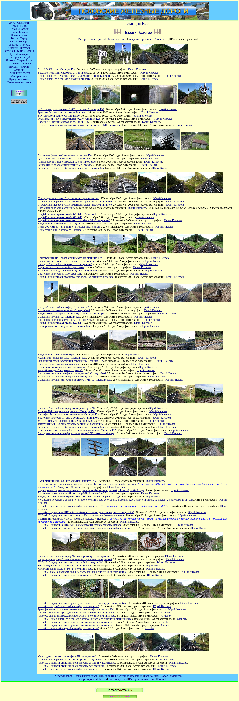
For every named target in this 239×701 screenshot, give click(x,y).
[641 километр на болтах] (152, 402)
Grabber (166, 612)
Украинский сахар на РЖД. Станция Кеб (62, 357)
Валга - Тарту (19, 38)
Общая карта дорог (86, 675)
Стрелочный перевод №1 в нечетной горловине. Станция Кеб (75, 204)
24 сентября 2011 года (131, 490)
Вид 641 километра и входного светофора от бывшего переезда (75, 276)
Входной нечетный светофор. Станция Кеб (63, 307)
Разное (161, 679)
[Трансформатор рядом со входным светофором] (203, 103)
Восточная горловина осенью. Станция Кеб (64, 310)
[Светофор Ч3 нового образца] (209, 402)
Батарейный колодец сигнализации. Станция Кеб (67, 270)
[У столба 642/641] (209, 192)
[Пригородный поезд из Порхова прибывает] (66, 251)
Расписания (151, 675)
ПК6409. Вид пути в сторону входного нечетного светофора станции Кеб (82, 603)
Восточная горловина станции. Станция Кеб (64, 319)
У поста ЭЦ (162, 39)
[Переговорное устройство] (94, 550)
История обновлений (141, 679)
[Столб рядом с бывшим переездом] (166, 149)
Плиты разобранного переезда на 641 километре (67, 161)
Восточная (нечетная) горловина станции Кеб (65, 155)
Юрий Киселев (137, 69)
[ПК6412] (123, 550)
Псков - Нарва (19, 25)
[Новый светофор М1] (152, 455)
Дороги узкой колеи (172, 675)
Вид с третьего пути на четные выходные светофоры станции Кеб (77, 490)
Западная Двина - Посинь (19, 50)
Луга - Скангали (19, 22)
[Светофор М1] (94, 402)
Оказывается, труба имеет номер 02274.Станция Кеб (69, 118)
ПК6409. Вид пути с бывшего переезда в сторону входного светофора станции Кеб (87, 527)
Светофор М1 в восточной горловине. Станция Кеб (68, 414)
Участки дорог (63, 675)
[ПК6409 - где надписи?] (181, 550)
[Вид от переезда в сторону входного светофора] (174, 63)
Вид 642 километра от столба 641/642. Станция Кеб (68, 214)
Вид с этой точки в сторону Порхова (60, 229)
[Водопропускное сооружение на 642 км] (217, 301)
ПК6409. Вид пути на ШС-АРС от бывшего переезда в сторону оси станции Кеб (86, 512)
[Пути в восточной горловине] (123, 348)
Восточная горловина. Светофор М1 (59, 273)
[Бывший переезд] (123, 474)
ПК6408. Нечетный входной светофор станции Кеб (68, 628)
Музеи (103, 679)
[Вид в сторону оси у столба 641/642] (77, 103)
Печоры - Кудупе (19, 66)
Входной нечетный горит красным (58, 363)
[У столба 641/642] (181, 192)
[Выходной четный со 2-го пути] (123, 251)
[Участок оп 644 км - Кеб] (117, 32)
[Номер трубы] (163, 103)
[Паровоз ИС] (19, 94)
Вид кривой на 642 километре (56, 354)
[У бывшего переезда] (181, 455)
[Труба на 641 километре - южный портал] (106, 103)
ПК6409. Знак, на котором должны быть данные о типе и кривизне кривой (82, 571)
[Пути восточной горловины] (159, 301)
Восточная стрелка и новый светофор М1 (62, 493)
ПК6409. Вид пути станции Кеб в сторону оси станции (71, 665)
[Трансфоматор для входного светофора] (94, 597)
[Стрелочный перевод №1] (123, 192)
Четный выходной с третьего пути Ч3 (60, 370)
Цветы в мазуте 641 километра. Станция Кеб (64, 158)
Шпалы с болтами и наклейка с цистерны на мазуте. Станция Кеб (77, 430)
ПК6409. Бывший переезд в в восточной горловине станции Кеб (76, 612)
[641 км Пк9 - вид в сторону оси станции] (166, 650)
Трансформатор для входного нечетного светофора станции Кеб (76, 609)
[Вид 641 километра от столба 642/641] (188, 301)
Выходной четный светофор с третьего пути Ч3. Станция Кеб (74, 379)
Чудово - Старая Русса (19, 60)
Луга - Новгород (19, 54)
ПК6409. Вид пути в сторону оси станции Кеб (65, 574)
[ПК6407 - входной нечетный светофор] (152, 474)
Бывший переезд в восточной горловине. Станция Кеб (70, 360)
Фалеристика (19, 76)
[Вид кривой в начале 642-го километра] (66, 348)
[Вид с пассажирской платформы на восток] (66, 192)
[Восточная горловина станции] (80, 149)
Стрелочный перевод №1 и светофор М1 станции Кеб (70, 659)
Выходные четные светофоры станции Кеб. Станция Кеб (72, 373)
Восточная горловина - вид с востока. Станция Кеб (68, 417)
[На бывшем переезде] (181, 597)
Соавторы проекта (86, 679)
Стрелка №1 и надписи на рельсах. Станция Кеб (66, 411)
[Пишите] (120, 697)
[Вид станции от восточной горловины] (152, 251)
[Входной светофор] (123, 63)
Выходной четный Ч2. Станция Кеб (59, 316)
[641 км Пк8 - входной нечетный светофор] (195, 650)
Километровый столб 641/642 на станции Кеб (65, 568)
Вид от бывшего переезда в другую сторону (64, 78)
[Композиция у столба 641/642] (152, 550)
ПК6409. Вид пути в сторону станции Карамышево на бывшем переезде (81, 515)
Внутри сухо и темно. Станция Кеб (59, 115)
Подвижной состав (19, 72)
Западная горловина (140, 39)
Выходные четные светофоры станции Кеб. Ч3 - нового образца (76, 433)
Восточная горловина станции (56, 207)
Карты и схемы (116, 39)
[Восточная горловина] (181, 251)
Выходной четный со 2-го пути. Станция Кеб (65, 264)
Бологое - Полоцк (19, 44)
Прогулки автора (19, 79)
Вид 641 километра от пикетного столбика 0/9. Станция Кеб (74, 220)
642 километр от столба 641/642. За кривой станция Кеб (71, 109)
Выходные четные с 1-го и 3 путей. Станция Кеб (67, 261)
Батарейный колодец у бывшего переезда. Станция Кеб (71, 167)
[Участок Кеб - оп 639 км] (157, 32)
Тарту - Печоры (19, 41)
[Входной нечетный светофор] (186, 103)
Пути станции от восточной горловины (61, 367)
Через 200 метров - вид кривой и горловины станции (69, 226)
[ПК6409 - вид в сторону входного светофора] (66, 597)
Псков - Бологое (19, 32)
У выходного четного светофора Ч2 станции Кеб (67, 656)
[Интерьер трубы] (135, 103)
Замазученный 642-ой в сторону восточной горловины (70, 423)
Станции (19, 69)
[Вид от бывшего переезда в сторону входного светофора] (209, 251)
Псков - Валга (19, 35)
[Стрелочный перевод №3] (94, 192)
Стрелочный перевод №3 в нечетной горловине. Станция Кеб (75, 201)
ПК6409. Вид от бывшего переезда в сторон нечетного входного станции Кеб (84, 618)
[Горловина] (123, 402)
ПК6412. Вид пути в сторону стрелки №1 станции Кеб (70, 562)
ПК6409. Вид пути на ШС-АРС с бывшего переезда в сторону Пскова (79, 524)
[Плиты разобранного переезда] (138, 149)
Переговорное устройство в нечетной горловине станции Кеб (75, 559)
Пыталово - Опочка (19, 63)
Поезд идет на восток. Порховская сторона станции (68, 198)
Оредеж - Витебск (19, 47)
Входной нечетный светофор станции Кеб (63, 72)
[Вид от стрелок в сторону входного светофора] (102, 301)
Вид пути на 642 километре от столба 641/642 (65, 496)
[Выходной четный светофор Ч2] (131, 301)
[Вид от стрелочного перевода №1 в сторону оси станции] (152, 192)
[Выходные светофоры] (181, 348)
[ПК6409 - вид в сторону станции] (209, 550)
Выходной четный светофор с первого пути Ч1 (66, 376)
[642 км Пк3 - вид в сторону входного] (138, 650)
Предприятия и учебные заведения (121, 675)
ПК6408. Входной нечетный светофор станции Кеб (68, 505)
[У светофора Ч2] (80, 650)
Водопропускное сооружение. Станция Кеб (64, 326)
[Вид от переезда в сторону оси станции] (146, 63)
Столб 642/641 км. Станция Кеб (56, 69)
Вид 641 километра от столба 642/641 (60, 217)
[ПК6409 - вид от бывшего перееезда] (152, 597)
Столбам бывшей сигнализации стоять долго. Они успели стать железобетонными (87, 483)
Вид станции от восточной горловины (61, 267)
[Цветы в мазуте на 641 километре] (109, 149)
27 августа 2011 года (68, 487)
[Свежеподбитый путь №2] (66, 455)
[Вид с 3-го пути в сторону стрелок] (124, 455)
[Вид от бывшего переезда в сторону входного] (209, 597)
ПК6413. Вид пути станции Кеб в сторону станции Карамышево (76, 662)
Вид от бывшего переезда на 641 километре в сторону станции (75, 75)
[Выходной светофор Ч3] (152, 348)
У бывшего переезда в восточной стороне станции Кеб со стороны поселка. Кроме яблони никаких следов (102, 499)
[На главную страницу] (119, 690)
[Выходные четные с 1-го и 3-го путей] (94, 251)
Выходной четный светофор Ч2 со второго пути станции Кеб (74, 556)
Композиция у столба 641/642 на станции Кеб (65, 565)
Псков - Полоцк (19, 28)
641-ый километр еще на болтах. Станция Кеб (65, 420)
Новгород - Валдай (19, 57)
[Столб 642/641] (101, 63)
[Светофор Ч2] (66, 550)
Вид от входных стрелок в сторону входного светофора (71, 313)
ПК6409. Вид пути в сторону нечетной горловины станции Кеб (76, 621)
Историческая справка (91, 39)
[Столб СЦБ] (95, 455)
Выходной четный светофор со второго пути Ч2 (66, 408)
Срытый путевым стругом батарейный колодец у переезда (73, 518)
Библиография (118, 679)
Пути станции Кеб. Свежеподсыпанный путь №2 (67, 480)
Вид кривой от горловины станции (59, 223)
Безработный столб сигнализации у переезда (64, 164)
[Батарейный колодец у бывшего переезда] (195, 149)
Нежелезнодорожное (19, 82)
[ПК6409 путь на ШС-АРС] (210, 455)
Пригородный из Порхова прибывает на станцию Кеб (70, 257)
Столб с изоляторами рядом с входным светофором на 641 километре (79, 125)
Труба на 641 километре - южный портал (62, 112)
